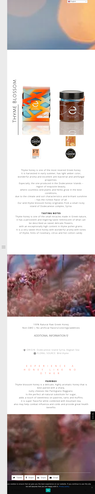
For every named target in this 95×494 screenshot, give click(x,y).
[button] (3, 247)
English (73, 1)
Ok (48, 490)
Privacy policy (64, 486)
